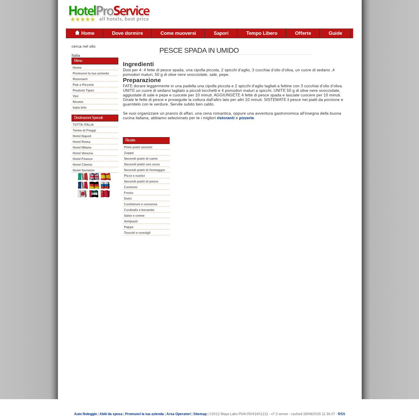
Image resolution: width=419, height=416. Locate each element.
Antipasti (131, 221)
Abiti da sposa (111, 414)
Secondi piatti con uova (142, 164)
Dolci (128, 198)
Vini (76, 96)
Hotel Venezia (83, 153)
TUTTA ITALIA (83, 124)
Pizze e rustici (134, 175)
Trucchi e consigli (137, 232)
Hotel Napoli (82, 136)
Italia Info (80, 107)
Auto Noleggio (85, 414)
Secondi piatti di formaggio (144, 170)
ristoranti (226, 117)
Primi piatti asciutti (138, 147)
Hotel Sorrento (84, 170)
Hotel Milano (82, 147)
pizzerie (246, 117)
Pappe (128, 227)
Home (87, 33)
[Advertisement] (286, 14)
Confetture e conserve (140, 204)
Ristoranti (81, 79)
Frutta (128, 192)
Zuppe (129, 153)
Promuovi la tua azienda (91, 73)
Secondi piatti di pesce (141, 181)
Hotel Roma (81, 141)
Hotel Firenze (83, 159)
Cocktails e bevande (139, 210)
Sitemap (200, 414)
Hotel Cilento (82, 164)
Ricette (78, 102)
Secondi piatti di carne (141, 158)
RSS (341, 414)
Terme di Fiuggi (84, 130)
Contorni (130, 187)
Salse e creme (134, 215)
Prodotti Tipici (84, 90)
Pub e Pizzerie (84, 84)
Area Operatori (179, 414)
